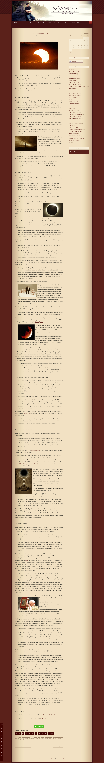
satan (43, 738)
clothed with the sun (48, 737)
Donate (30, 22)
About (23, 22)
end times (42, 737)
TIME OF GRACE (73, 127)
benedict (32, 738)
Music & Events (62, 22)
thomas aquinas (60, 737)
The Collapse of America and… (23, 746)
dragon (25, 738)
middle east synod (58, 738)
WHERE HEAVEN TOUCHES (76, 138)
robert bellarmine (20, 738)
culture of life (30, 739)
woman (35, 737)
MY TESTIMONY (73, 97)
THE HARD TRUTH (74, 121)
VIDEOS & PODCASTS (75, 132)
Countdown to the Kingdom (45, 22)
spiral (26, 560)
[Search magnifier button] (90, 22)
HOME (15, 22)
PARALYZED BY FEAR (74, 102)
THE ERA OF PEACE (74, 112)
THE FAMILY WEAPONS (75, 114)
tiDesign (52, 759)
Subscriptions (75, 22)
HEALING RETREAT (74, 84)
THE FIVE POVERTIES (75, 117)
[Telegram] (29, 733)
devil (27, 739)
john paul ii (55, 737)
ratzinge (53, 738)
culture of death (18, 739)
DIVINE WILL (72, 80)
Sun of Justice (39, 322)
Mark (45, 36)
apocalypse (23, 739)
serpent (39, 737)
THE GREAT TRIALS (26, 737)
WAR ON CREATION (74, 136)
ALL (70, 142)
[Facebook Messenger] (23, 733)
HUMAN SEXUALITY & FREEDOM (78, 87)
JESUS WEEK (72, 89)
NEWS (70, 99)
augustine (29, 738)
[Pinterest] (36, 733)
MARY (70, 91)
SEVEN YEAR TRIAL (74, 106)
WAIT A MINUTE (73, 134)
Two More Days (58, 746)
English (73, 61)
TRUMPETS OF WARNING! (76, 129)
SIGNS (70, 108)
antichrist (38, 738)
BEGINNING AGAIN (74, 76)
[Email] (42, 733)
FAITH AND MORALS (74, 82)
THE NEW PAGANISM (75, 123)
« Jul (70, 52)
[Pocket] (39, 733)
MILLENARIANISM (74, 95)
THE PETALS (72, 125)
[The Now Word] (52, 9)
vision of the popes (24, 464)
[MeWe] (16, 733)
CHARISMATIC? (73, 78)
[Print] (45, 733)
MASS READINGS (73, 93)
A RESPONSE (72, 74)
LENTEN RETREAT (74, 104)
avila (41, 738)
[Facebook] (19, 733)
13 (78, 43)
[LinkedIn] (32, 733)
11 (73, 43)
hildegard (46, 738)
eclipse (50, 738)
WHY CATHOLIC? (74, 140)
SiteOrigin (62, 759)
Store (16, 26)
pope (16, 738)
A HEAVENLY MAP (74, 72)
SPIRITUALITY (73, 110)
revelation (35, 739)
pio (35, 738)
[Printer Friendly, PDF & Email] (39, 726)
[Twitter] (26, 733)
